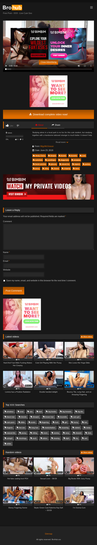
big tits (80, 411)
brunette (74, 156)
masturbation (50, 428)
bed (40, 411)
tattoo (45, 438)
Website (6, 270)
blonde (24, 417)
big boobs (52, 411)
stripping (67, 168)
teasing (56, 438)
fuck (56, 422)
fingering (45, 422)
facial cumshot (40, 164)
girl (66, 422)
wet (85, 438)
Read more (61, 142)
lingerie (10, 428)
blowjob (53, 156)
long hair (34, 428)
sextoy (56, 433)
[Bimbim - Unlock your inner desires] (67, 44)
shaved (56, 168)
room (45, 433)
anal (21, 411)
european (77, 160)
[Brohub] (48, 8)
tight (67, 438)
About (40, 125)
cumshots (38, 160)
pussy (37, 168)
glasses (54, 164)
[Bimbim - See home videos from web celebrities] (48, 106)
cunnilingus (51, 160)
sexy (67, 433)
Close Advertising (48, 62)
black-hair (11, 417)
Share (57, 125)
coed (84, 156)
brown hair (49, 417)
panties (87, 164)
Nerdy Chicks (40, 156)
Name (6, 252)
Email (6, 261)
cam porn (10, 422)
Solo (89, 433)
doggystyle (65, 160)
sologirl (10, 438)
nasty (88, 428)
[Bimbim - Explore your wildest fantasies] (29, 44)
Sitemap (48, 534)
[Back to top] (89, 537)
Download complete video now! (50, 114)
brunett (63, 156)
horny (76, 422)
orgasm (77, 164)
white (9, 444)
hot (85, 422)
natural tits (65, 164)
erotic (33, 422)
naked (77, 428)
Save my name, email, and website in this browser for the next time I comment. (41, 280)
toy (77, 438)
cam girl (76, 417)
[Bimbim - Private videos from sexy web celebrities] (48, 199)
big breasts (66, 411)
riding (46, 168)
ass (31, 411)
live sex (22, 428)
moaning (65, 428)
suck (34, 438)
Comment (7, 221)
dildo (23, 422)
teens (77, 168)
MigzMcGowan (47, 146)
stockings (22, 438)
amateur (10, 411)
